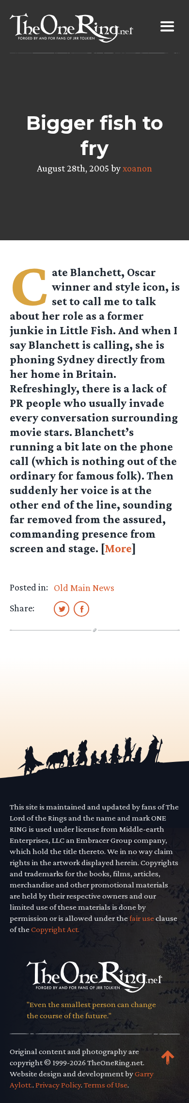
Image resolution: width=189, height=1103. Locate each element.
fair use (141, 918)
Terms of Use (105, 1084)
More (118, 548)
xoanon (137, 168)
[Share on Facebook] (81, 608)
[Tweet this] (61, 608)
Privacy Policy (58, 1084)
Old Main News (84, 587)
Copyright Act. (55, 929)
